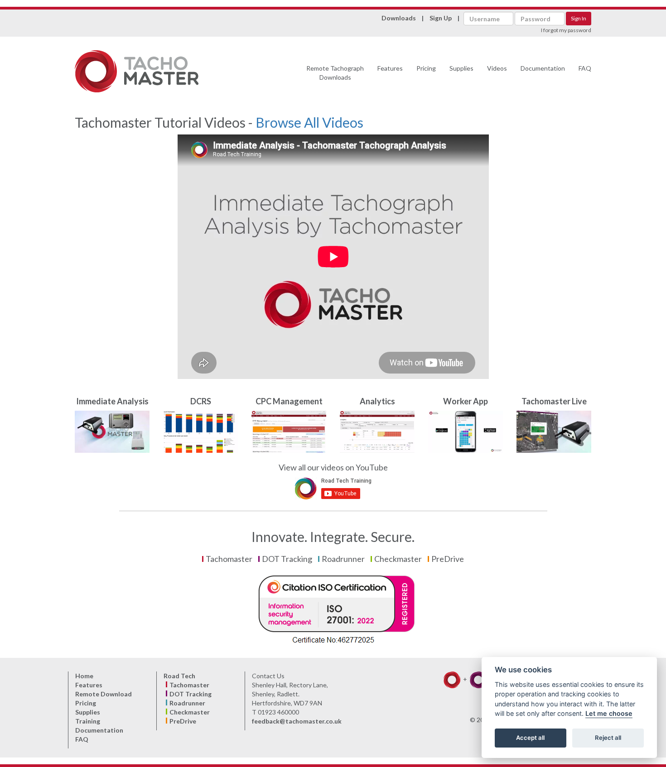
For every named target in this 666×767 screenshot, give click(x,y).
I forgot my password (566, 30)
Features (390, 68)
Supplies (461, 68)
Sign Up (441, 18)
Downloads (398, 18)
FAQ (585, 68)
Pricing (426, 68)
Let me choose (608, 714)
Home (84, 676)
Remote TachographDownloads (335, 72)
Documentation (543, 68)
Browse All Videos (309, 122)
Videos (497, 68)
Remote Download (103, 694)
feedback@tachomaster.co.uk (297, 721)
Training (87, 721)
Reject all (608, 738)
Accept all (530, 738)
